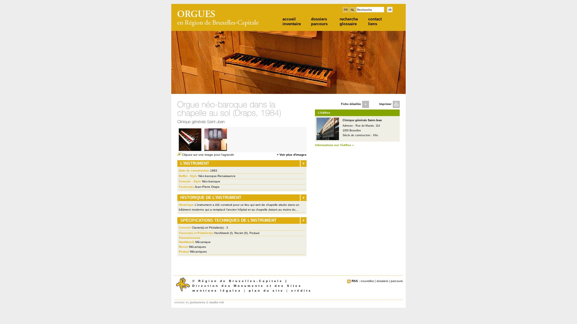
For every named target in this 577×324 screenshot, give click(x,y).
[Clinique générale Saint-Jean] (327, 138)
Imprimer (385, 104)
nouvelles (367, 281)
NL (353, 9)
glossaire (348, 24)
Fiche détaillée (351, 104)
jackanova (197, 302)
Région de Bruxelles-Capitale (240, 281)
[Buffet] (215, 149)
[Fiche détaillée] (365, 106)
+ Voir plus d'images (292, 154)
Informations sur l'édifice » (334, 145)
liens (372, 24)
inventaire (291, 24)
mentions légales (217, 290)
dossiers (319, 19)
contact (375, 19)
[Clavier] (190, 149)
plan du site (266, 290)
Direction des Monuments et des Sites (247, 285)
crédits (301, 290)
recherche (349, 19)
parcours (319, 24)
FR (346, 9)
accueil (289, 19)
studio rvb (216, 302)
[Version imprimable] (396, 106)
